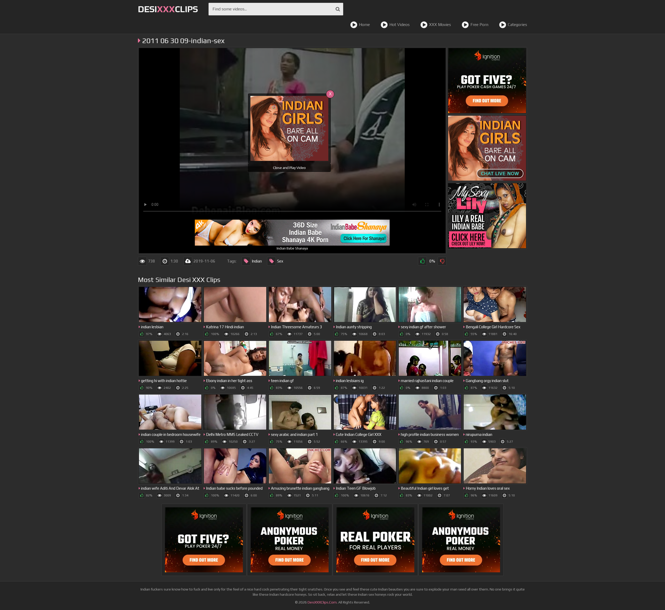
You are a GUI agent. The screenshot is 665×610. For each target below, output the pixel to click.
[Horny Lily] (487, 215)
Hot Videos (399, 24)
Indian (257, 261)
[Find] (338, 9)
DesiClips (168, 9)
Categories (517, 24)
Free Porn (479, 24)
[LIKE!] (422, 261)
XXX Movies (440, 24)
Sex (280, 261)
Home (364, 24)
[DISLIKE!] (442, 261)
